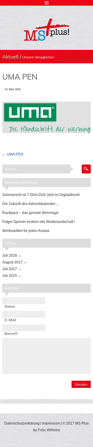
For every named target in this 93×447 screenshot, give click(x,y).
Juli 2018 (9, 255)
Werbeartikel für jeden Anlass (25, 231)
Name (10, 306)
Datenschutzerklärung (22, 423)
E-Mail (10, 320)
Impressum (51, 423)
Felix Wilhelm (49, 430)
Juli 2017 (9, 269)
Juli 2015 (9, 276)
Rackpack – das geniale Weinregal (30, 213)
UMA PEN (19, 77)
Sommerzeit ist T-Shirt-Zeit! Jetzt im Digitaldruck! (41, 195)
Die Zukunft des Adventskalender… (30, 204)
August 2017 (12, 262)
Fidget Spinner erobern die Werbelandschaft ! (38, 222)
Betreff (11, 333)
